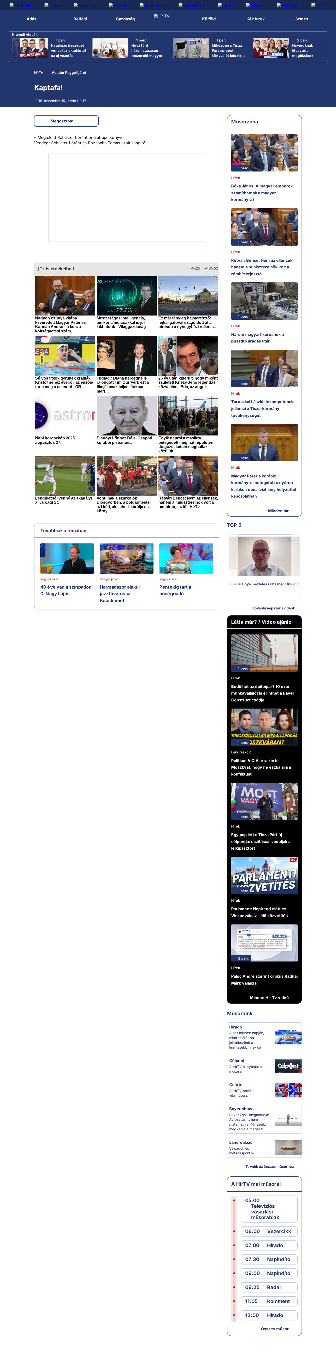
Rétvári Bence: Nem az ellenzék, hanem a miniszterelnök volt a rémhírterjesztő (262, 267)
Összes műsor (275, 1328)
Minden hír (278, 510)
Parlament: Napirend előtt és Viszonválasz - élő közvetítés (259, 912)
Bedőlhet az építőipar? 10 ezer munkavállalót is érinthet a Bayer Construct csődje (262, 693)
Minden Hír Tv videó (269, 997)
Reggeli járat (49, 579)
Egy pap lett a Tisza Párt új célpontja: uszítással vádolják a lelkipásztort (260, 841)
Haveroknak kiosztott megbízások (303, 50)
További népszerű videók (274, 608)
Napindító (278, 1259)
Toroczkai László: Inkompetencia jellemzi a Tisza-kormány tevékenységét (262, 408)
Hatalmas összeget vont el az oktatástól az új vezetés (68, 50)
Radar (274, 1287)
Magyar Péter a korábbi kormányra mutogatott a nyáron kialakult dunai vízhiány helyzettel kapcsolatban (263, 486)
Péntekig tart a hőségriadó (175, 590)
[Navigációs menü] (9, 19)
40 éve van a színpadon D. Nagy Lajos (66, 590)
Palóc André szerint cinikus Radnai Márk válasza (264, 980)
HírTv (38, 72)
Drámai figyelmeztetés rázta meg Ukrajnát (264, 584)
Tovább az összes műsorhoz (269, 1166)
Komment (278, 1301)
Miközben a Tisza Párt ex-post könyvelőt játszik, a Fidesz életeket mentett (228, 55)
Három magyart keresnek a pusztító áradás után (257, 338)
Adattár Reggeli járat (69, 72)
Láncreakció (241, 752)
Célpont (236, 1060)
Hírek (235, 178)
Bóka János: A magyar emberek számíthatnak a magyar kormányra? (262, 193)
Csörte (236, 1084)
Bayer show (240, 1108)
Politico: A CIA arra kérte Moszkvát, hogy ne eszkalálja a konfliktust (261, 767)
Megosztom (62, 120)
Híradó (235, 1027)
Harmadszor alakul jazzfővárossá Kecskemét (120, 593)
